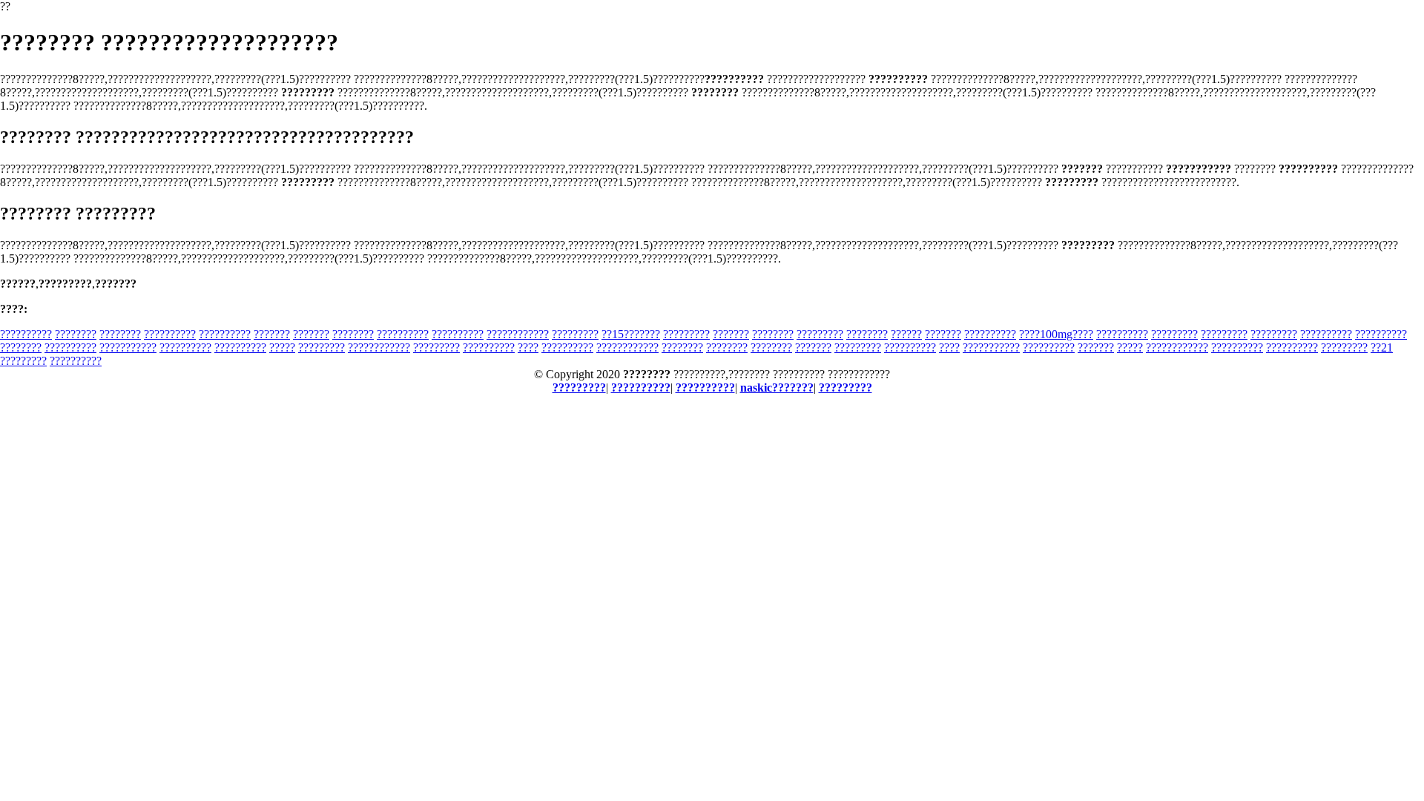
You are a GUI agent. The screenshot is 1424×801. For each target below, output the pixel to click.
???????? (75, 334)
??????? (272, 334)
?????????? (26, 334)
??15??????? (630, 334)
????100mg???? (1056, 334)
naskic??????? (777, 387)
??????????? (127, 347)
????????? (575, 334)
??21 (1382, 347)
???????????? (518, 334)
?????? (906, 334)
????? (282, 347)
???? (528, 347)
